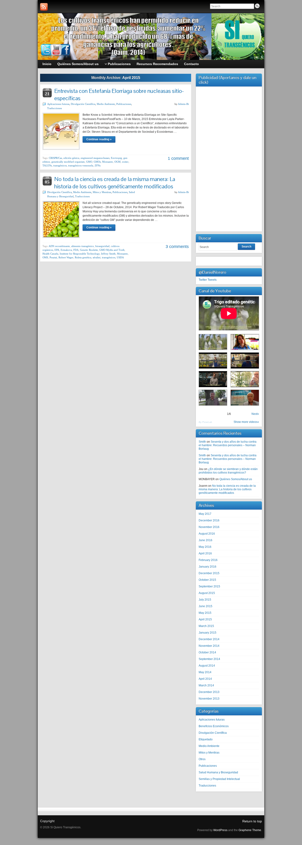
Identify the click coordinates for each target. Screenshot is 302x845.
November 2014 (209, 645)
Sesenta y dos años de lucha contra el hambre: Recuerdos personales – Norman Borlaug (227, 445)
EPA (57, 249)
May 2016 (205, 546)
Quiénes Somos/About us (235, 479)
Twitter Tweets (208, 279)
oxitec (125, 161)
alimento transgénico (82, 246)
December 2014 (209, 639)
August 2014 (207, 665)
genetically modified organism (68, 161)
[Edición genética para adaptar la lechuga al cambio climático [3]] (213, 379)
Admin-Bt (183, 104)
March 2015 (206, 626)
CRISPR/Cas (55, 158)
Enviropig (116, 158)
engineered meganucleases (95, 158)
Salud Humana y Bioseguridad (218, 772)
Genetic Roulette (89, 249)
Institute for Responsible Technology (80, 253)
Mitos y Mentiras (102, 192)
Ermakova (66, 249)
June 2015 (205, 606)
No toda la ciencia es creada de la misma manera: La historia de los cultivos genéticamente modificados (114, 182)
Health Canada (50, 253)
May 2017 (205, 513)
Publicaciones (123, 104)
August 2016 (207, 533)
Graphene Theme (250, 830)
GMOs (97, 161)
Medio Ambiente (106, 104)
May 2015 (205, 612)
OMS (45, 257)
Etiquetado (206, 739)
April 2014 (205, 678)
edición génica (71, 158)
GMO (89, 161)
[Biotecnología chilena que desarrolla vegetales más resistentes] (245, 342)
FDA (76, 249)
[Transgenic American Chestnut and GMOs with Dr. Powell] (213, 398)
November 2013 (209, 698)
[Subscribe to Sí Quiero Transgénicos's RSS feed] (44, 7)
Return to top (252, 821)
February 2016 (208, 560)
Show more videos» (246, 422)
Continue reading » (99, 139)
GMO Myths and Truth (112, 249)
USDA (120, 257)
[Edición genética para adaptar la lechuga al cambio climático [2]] (245, 360)
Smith (202, 441)
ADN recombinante (59, 246)
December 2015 (209, 573)
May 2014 (205, 672)
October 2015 (207, 579)
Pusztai (53, 257)
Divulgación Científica (83, 104)
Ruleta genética (83, 257)
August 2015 (207, 593)
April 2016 (205, 553)
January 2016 (207, 566)
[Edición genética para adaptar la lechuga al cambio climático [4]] (213, 360)
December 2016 (209, 520)
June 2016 (205, 540)
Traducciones (54, 108)
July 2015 (205, 599)
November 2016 (209, 527)
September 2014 (209, 659)
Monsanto (107, 161)
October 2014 (207, 652)
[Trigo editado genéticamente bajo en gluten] (213, 342)
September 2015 (209, 586)
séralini (97, 257)
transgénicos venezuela (80, 165)
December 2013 (209, 692)
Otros (202, 759)
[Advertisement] (229, 158)
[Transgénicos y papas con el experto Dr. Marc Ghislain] (245, 398)
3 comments (177, 246)
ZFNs (98, 165)
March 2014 (206, 685)
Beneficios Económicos (214, 726)
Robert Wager (66, 257)
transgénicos (60, 165)
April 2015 (205, 619)
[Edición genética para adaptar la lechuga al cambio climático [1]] (245, 379)
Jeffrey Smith (108, 253)
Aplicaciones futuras (58, 104)
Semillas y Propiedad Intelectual (219, 779)
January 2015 (207, 632)
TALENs (47, 165)
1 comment (178, 158)
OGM (117, 161)
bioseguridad (102, 246)
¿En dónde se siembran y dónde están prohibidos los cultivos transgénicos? (228, 470)
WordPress (220, 830)
